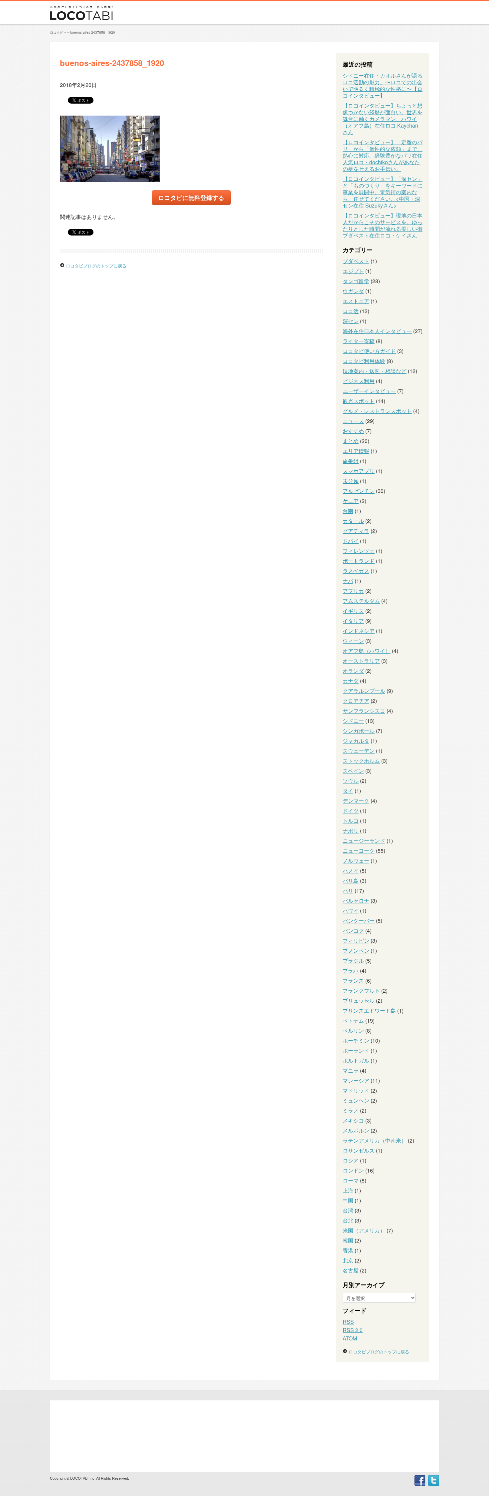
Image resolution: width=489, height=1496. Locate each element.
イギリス (353, 611)
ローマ (351, 1180)
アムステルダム (361, 601)
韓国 (348, 1240)
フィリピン (356, 940)
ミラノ (351, 1110)
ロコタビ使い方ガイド (369, 351)
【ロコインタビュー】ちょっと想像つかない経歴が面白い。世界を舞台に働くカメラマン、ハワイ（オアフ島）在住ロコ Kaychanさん (382, 119)
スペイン (353, 770)
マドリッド (356, 1090)
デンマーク (356, 800)
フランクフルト (361, 990)
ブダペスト (356, 261)
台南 (348, 511)
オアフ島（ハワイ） (367, 651)
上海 (348, 1190)
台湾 (348, 1210)
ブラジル (353, 960)
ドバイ (351, 541)
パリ (348, 890)
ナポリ (351, 830)
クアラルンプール (364, 691)
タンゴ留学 (356, 281)
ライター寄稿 (359, 341)
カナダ (351, 681)
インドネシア (359, 631)
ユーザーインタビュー (369, 391)
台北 (348, 1220)
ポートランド (359, 561)
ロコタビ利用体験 (364, 361)
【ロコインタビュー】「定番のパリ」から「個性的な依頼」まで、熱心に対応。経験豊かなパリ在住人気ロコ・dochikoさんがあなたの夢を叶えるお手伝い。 (382, 155)
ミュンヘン (356, 1100)
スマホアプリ (359, 471)
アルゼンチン (359, 491)
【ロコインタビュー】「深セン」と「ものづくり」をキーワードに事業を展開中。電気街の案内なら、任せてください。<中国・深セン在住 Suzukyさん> (382, 192)
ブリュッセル (359, 1000)
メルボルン (356, 1130)
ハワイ (351, 910)
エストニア (356, 301)
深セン (351, 321)
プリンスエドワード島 (369, 1010)
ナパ (348, 581)
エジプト (353, 271)
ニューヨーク (359, 850)
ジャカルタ (356, 741)
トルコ (351, 820)
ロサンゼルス (359, 1150)
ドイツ (351, 810)
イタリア (353, 621)
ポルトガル (356, 1060)
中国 (348, 1200)
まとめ (351, 441)
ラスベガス (356, 571)
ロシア (351, 1160)
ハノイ (351, 870)
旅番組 (351, 461)
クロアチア (356, 701)
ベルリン (353, 1030)
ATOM (350, 1338)
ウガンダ (353, 291)
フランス (353, 980)
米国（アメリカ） (364, 1230)
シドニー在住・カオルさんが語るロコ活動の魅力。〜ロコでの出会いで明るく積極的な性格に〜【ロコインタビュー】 (382, 85)
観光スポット (359, 401)
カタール (353, 521)
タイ (348, 790)
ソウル (351, 780)
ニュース (353, 421)
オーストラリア (361, 661)
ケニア (351, 501)
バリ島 (351, 880)
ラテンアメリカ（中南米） (375, 1140)
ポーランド (356, 1050)
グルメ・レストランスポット (377, 411)
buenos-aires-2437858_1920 (92, 32)
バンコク (353, 930)
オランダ (353, 671)
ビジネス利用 (359, 381)
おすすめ (353, 431)
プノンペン (356, 950)
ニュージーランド (364, 840)
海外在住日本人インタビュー (377, 331)
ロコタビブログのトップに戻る (96, 265)
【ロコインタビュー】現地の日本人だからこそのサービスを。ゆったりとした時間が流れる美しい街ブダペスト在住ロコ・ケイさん (382, 225)
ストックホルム (361, 760)
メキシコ (353, 1120)
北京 (348, 1260)
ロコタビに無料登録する (191, 197)
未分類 (351, 481)
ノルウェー (356, 860)
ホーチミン (356, 1040)
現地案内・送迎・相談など (375, 371)
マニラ (351, 1070)
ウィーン (353, 641)
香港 (348, 1250)
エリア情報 (356, 451)
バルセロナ (356, 900)
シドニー (353, 721)
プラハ (351, 970)
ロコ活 (351, 311)
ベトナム (353, 1020)
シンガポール (359, 731)
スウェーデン (359, 750)
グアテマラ (356, 531)
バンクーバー (359, 920)
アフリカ (353, 591)
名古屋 (351, 1270)
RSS (348, 1321)
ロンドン (353, 1170)
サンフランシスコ (364, 711)
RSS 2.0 (353, 1330)
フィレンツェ (359, 551)
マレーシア (356, 1080)
